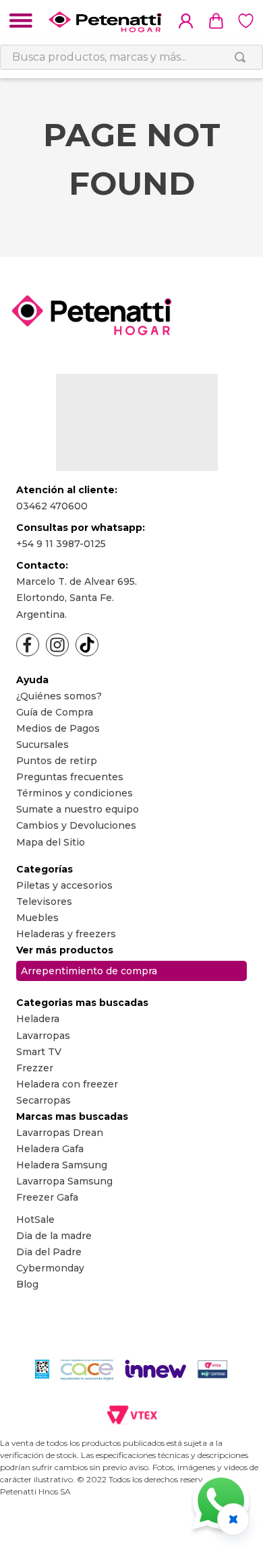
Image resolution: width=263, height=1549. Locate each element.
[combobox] (131, 57)
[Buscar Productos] (243, 57)
